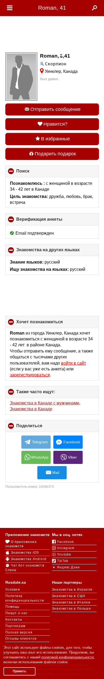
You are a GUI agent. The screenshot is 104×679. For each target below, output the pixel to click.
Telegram (40, 442)
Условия (12, 589)
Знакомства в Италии (71, 602)
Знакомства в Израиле (72, 589)
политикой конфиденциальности (67, 657)
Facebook (71, 442)
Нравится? (55, 124)
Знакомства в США (68, 596)
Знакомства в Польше (71, 608)
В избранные (55, 138)
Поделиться (38, 427)
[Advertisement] (52, 32)
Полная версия (19, 632)
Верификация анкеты (48, 221)
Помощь (12, 607)
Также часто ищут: (44, 393)
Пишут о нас (16, 613)
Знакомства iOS (25, 552)
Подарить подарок (55, 153)
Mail (55, 472)
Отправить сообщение (55, 109)
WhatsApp (40, 457)
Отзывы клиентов (21, 638)
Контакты (13, 619)
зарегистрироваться (30, 375)
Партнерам (15, 626)
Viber (72, 457)
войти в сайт (73, 363)
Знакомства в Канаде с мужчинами (44, 403)
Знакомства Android (29, 559)
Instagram (65, 548)
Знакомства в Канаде (31, 409)
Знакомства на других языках (57, 251)
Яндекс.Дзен (68, 567)
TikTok (62, 561)
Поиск (31, 173)
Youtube (64, 554)
